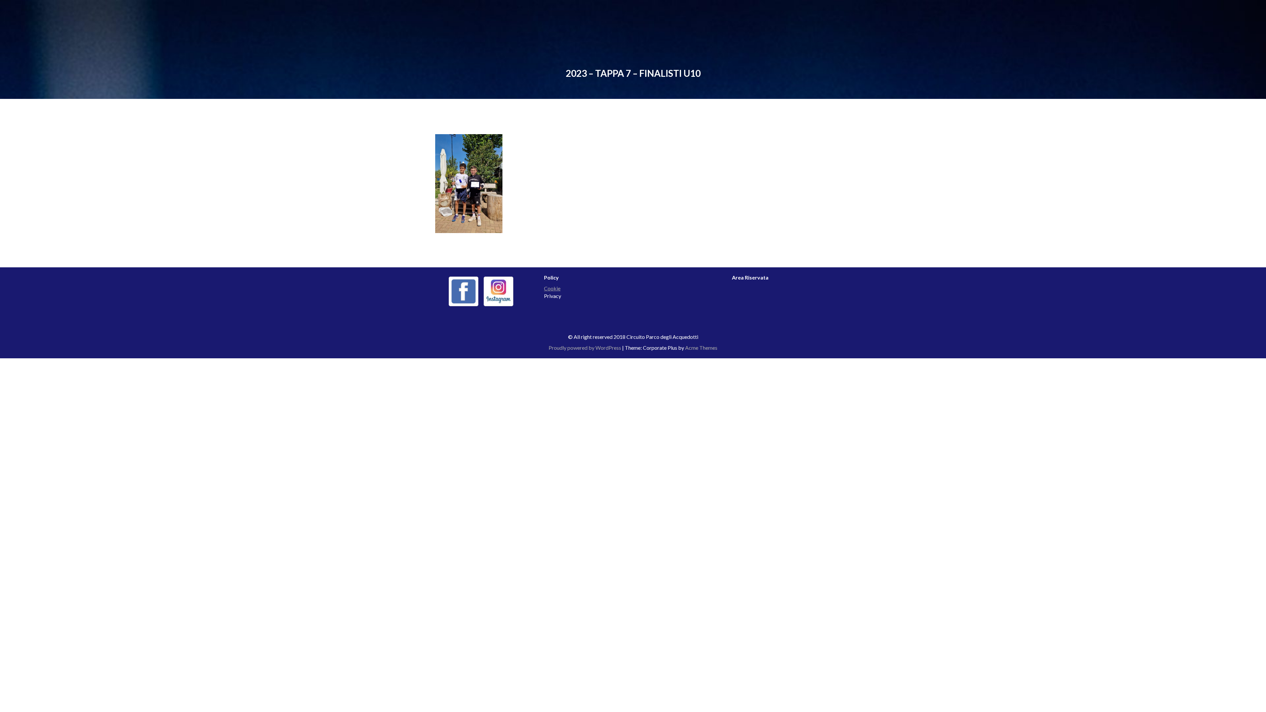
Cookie (552, 288)
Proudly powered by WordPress (585, 347)
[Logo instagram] (498, 291)
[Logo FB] (463, 291)
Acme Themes (701, 347)
